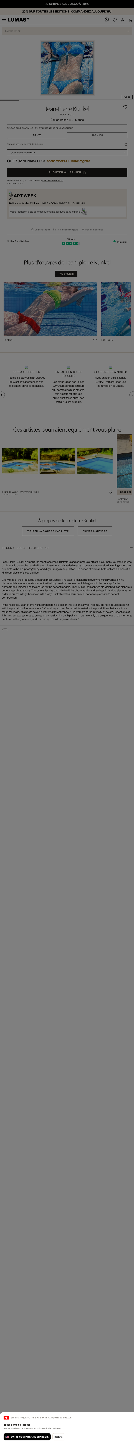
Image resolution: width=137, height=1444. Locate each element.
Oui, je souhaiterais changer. (30, 1437)
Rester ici (58, 1437)
